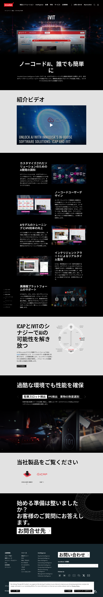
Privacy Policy (76, 586)
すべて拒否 (68, 591)
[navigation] (39, 5)
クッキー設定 (15, 591)
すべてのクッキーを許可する (83, 591)
